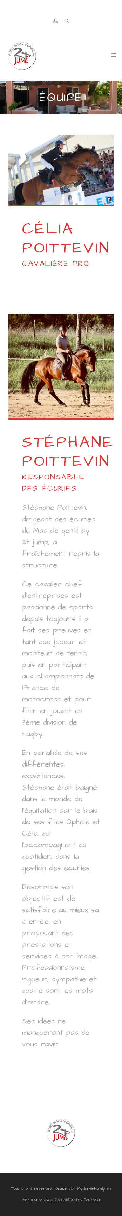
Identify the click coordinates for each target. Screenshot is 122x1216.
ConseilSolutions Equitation (78, 1200)
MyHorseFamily (91, 1188)
